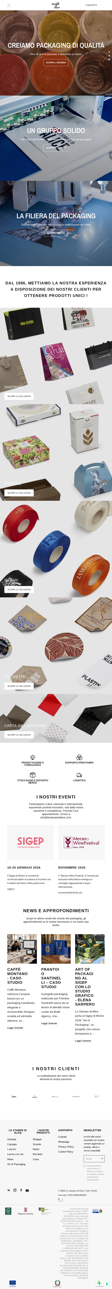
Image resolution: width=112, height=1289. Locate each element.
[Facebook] (22, 1191)
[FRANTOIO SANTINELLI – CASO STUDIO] (56, 949)
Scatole (37, 1144)
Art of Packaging (16, 1164)
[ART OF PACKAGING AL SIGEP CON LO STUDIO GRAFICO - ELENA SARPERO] (90, 949)
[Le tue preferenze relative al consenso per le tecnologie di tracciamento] (107, 1284)
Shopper (37, 1139)
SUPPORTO (65, 1130)
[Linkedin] (10, 1191)
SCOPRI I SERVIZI (56, 233)
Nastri (36, 1149)
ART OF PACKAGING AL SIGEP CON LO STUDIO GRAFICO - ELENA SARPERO (85, 986)
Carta (36, 1159)
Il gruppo (12, 1144)
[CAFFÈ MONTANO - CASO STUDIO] (22, 949)
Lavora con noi (15, 1154)
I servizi (11, 1149)
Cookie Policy (65, 1151)
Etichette (37, 1154)
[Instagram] (16, 1191)
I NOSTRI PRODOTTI (43, 1131)
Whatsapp (63, 1141)
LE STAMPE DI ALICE (18, 1131)
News (10, 1159)
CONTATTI (91, 5)
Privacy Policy (66, 1146)
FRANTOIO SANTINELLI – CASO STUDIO (51, 978)
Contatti (62, 1137)
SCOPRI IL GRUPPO (56, 148)
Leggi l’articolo (15, 1028)
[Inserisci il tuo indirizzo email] (102, 1158)
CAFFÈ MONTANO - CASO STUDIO (17, 976)
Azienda (11, 1139)
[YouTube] (28, 1192)
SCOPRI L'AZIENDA (56, 62)
